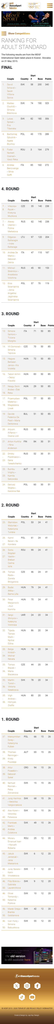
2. (3, 103)
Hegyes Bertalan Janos (12, 362)
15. (4, 358)
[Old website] (27, 955)
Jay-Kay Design (33, 1015)
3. (3, 118)
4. (3, 134)
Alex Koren (13, 810)
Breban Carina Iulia (11, 563)
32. (4, 630)
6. (3, 164)
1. (3, 84)
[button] (27, 33)
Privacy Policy (36, 1008)
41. (4, 798)
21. (4, 441)
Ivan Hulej (12, 920)
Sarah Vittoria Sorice (10, 94)
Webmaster (47, 1008)
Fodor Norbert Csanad (11, 152)
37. (4, 736)
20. (4, 429)
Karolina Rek (14, 491)
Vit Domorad (14, 346)
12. (4, 283)
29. (4, 587)
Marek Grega (14, 908)
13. (4, 331)
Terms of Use (23, 1008)
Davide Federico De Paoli (13, 417)
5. (3, 149)
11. (4, 267)
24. (4, 484)
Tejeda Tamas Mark (11, 633)
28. (4, 571)
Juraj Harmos (14, 798)
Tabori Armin (14, 374)
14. (4, 346)
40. (4, 782)
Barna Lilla (13, 593)
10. (4, 252)
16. (4, 374)
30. (4, 599)
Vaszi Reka (12, 159)
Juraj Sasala (14, 869)
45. (4, 853)
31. (4, 614)
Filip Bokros (13, 881)
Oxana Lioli (13, 435)
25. (4, 522)
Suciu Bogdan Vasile (12, 553)
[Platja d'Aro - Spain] (27, 19)
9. (3, 236)
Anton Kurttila (14, 441)
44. (4, 838)
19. (4, 413)
